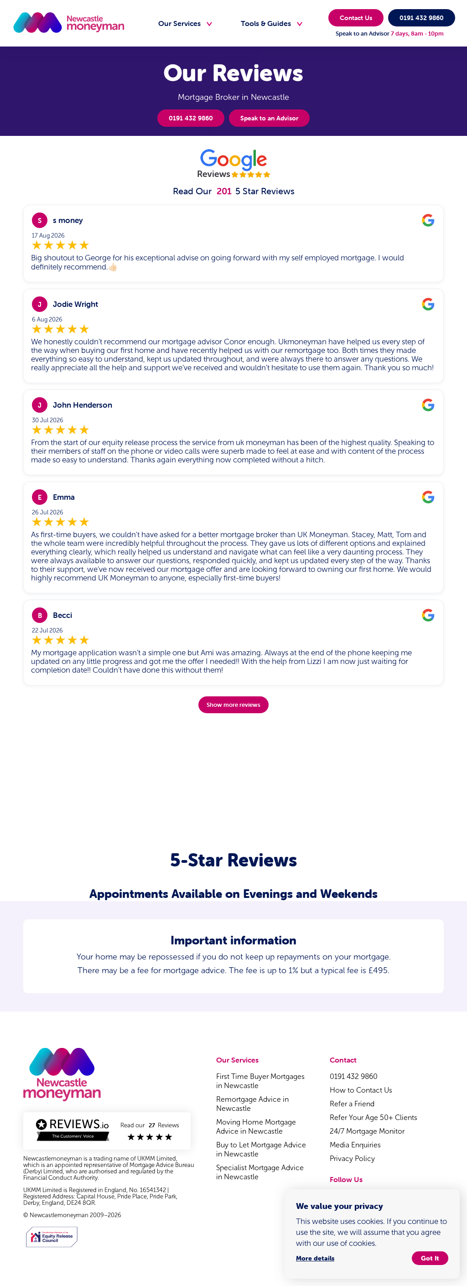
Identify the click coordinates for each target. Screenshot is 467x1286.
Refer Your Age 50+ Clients (373, 1117)
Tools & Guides (266, 23)
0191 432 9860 (422, 18)
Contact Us (356, 18)
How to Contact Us (361, 1090)
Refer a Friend (352, 1104)
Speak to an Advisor (269, 118)
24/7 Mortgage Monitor (367, 1131)
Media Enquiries (355, 1145)
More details (315, 1258)
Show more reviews (233, 705)
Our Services (179, 23)
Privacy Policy (352, 1158)
